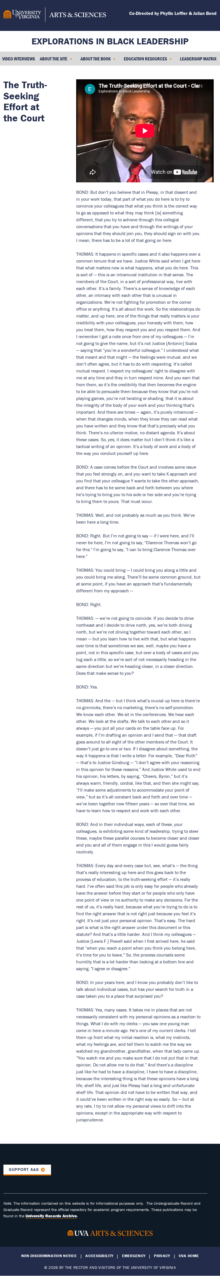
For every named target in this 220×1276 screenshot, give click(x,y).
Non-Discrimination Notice (49, 1255)
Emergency (134, 1255)
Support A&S (24, 1169)
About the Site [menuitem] (52, 61)
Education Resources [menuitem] (144, 61)
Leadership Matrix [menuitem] (198, 59)
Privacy (162, 1255)
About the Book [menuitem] (94, 61)
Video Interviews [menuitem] (18, 59)
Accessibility (99, 1255)
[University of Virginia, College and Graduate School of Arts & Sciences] (54, 15)
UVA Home (189, 1255)
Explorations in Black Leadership (110, 41)
